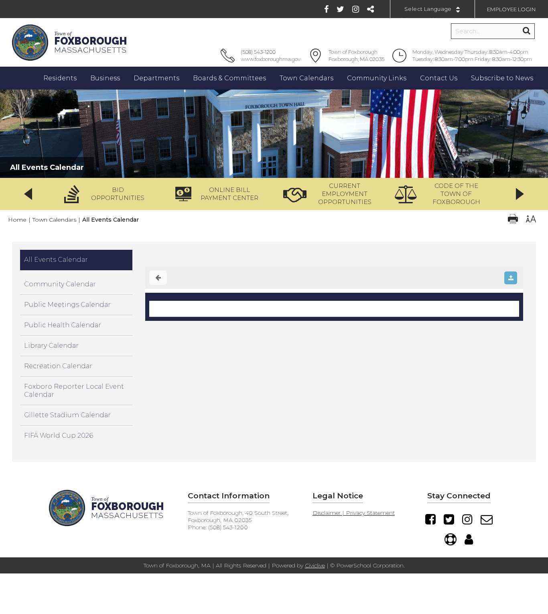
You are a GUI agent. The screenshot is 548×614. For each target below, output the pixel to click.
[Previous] (28, 194)
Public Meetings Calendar (67, 304)
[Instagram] (355, 9)
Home (17, 219)
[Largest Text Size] (531, 219)
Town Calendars (54, 219)
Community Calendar (60, 284)
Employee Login (511, 9)
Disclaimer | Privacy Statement (354, 512)
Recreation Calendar (58, 366)
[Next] (520, 194)
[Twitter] (340, 9)
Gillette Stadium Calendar (67, 415)
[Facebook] (326, 9)
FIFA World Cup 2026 (58, 435)
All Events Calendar (56, 259)
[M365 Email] (487, 519)
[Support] (450, 539)
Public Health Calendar (62, 325)
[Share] (370, 9)
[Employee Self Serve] (469, 539)
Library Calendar (51, 345)
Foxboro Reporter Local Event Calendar (74, 390)
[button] (107, 194)
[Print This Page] (513, 220)
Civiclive (315, 565)
